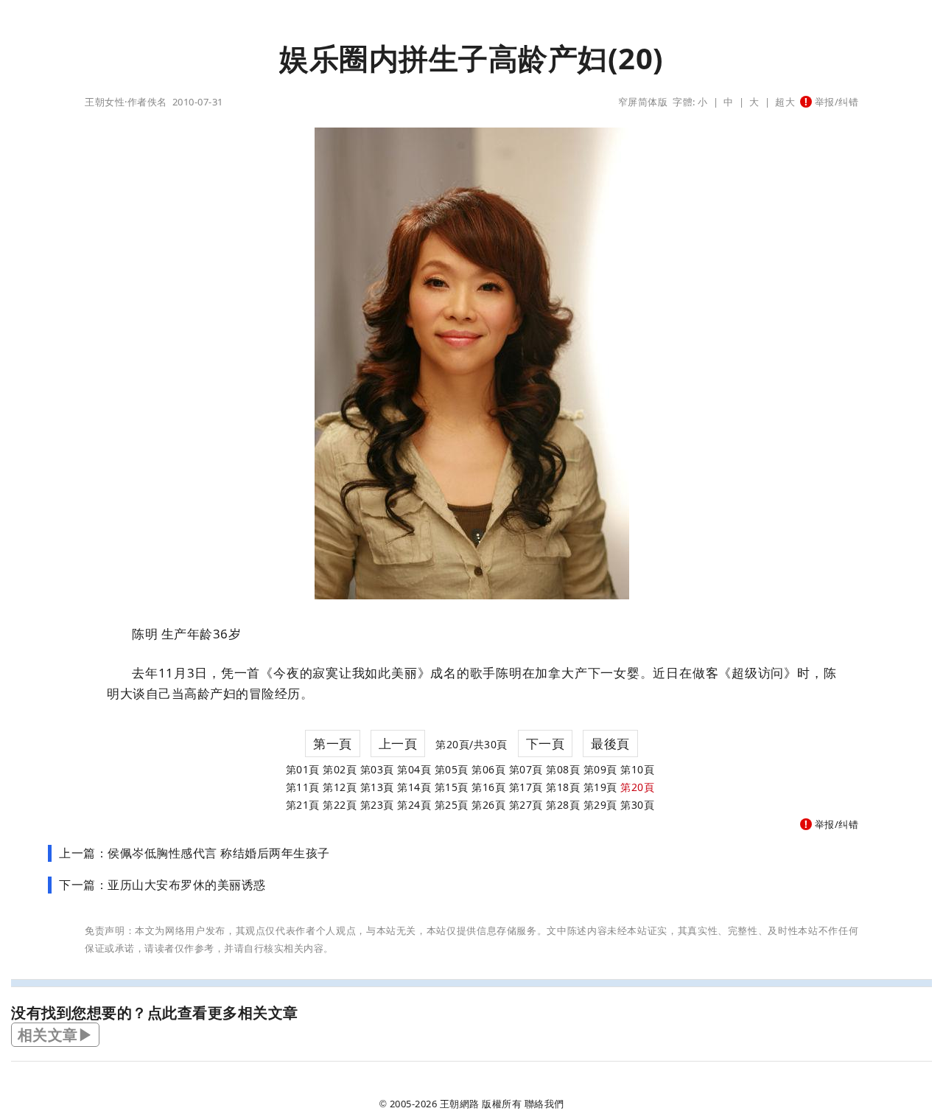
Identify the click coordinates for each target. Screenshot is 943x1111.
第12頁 (340, 787)
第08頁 (563, 769)
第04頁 (414, 769)
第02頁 (340, 769)
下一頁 (545, 743)
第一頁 (332, 743)
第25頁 (452, 805)
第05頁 (452, 769)
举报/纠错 (835, 101)
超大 (785, 101)
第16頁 (488, 787)
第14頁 (414, 787)
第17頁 (526, 787)
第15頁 (452, 787)
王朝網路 (460, 1103)
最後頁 (610, 743)
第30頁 (637, 805)
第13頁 (377, 787)
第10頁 (637, 769)
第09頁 (600, 769)
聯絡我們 (544, 1103)
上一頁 (398, 743)
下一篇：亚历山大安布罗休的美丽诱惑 (162, 885)
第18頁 (563, 787)
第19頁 (600, 787)
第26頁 (488, 805)
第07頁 (526, 769)
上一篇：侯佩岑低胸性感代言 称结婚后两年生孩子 (194, 853)
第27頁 (526, 805)
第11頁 (303, 787)
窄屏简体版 (643, 101)
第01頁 (303, 769)
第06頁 (488, 769)
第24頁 (414, 805)
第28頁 (563, 805)
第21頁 (303, 805)
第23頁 (377, 805)
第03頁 (377, 769)
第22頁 (340, 805)
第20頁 (637, 787)
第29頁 (600, 805)
